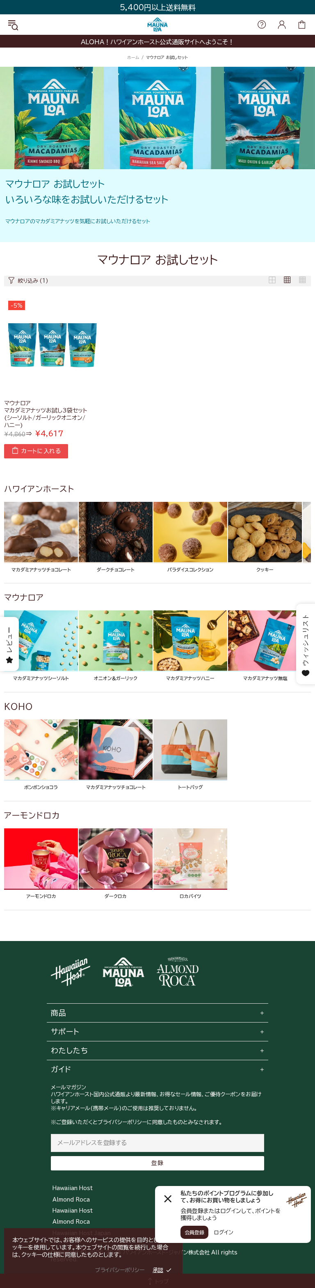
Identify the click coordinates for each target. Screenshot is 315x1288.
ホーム (133, 57)
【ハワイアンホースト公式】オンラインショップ (157, 25)
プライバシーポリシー (119, 1270)
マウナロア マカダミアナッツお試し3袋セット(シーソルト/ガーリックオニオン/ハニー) (45, 414)
